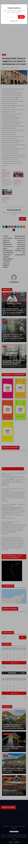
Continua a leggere (14, 20)
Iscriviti (21, 17)
